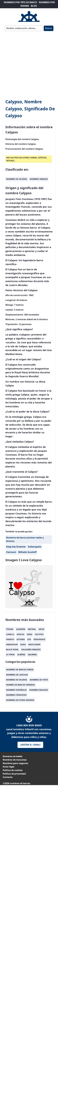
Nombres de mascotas (15, 759)
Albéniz (21, 654)
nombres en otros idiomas (20, 700)
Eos (29, 639)
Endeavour (12, 644)
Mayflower (34, 644)
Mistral (32, 629)
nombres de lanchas (17, 674)
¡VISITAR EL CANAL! (30, 744)
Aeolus (20, 634)
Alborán (20, 629)
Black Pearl (12, 649)
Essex (23, 644)
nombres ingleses (38, 690)
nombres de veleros (16, 179)
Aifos (41, 629)
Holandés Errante (31, 649)
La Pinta (10, 654)
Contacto (8, 777)
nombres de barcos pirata (20, 669)
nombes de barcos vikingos (20, 684)
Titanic (9, 629)
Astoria (21, 639)
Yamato (10, 639)
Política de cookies (13, 770)
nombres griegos (39, 179)
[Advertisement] (29, 65)
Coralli (10, 634)
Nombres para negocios (15, 763)
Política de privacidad (14, 773)
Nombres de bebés (12, 756)
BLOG (34, 5)
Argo (29, 634)
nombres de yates (39, 679)
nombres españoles (16, 690)
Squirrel (32, 654)
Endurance (39, 639)
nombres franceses (16, 695)
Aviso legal (8, 766)
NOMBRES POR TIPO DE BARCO (20, 2)
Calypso (39, 634)
